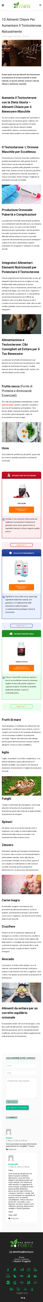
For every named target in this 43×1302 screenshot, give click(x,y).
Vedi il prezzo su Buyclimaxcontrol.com (21, 668)
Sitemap (21, 1257)
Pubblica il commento (18, 1108)
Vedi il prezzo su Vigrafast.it (21, 587)
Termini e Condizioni (21, 1259)
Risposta (12, 1149)
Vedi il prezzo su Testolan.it (21, 509)
